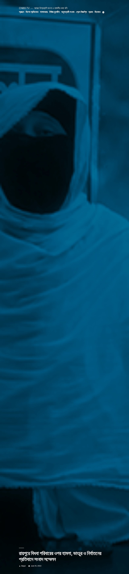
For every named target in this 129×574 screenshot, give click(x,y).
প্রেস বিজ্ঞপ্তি (81, 11)
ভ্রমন (91, 11)
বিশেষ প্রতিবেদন (32, 11)
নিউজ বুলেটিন (54, 11)
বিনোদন (97, 11)
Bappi (23, 566)
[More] (103, 12)
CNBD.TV (24, 8)
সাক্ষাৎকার (44, 11)
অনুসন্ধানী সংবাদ (67, 11)
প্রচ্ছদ (21, 11)
